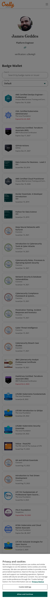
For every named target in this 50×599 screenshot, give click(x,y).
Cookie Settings (25, 587)
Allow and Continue (25, 594)
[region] (25, 576)
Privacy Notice (38, 582)
